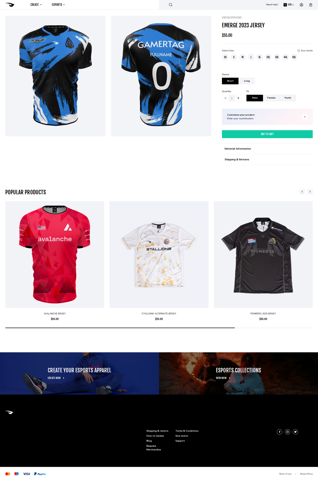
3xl (277, 57)
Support (180, 440)
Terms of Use (285, 474)
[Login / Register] (301, 5)
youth (288, 97)
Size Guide (307, 50)
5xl (294, 57)
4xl (286, 57)
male (255, 97)
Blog (149, 440)
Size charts (181, 435)
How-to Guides (155, 435)
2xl (268, 57)
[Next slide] (310, 191)
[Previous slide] (302, 191)
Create (34, 4)
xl (260, 57)
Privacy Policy (306, 474)
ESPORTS (57, 4)
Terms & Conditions (186, 430)
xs (225, 57)
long (247, 80)
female (271, 97)
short (230, 80)
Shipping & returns (157, 430)
